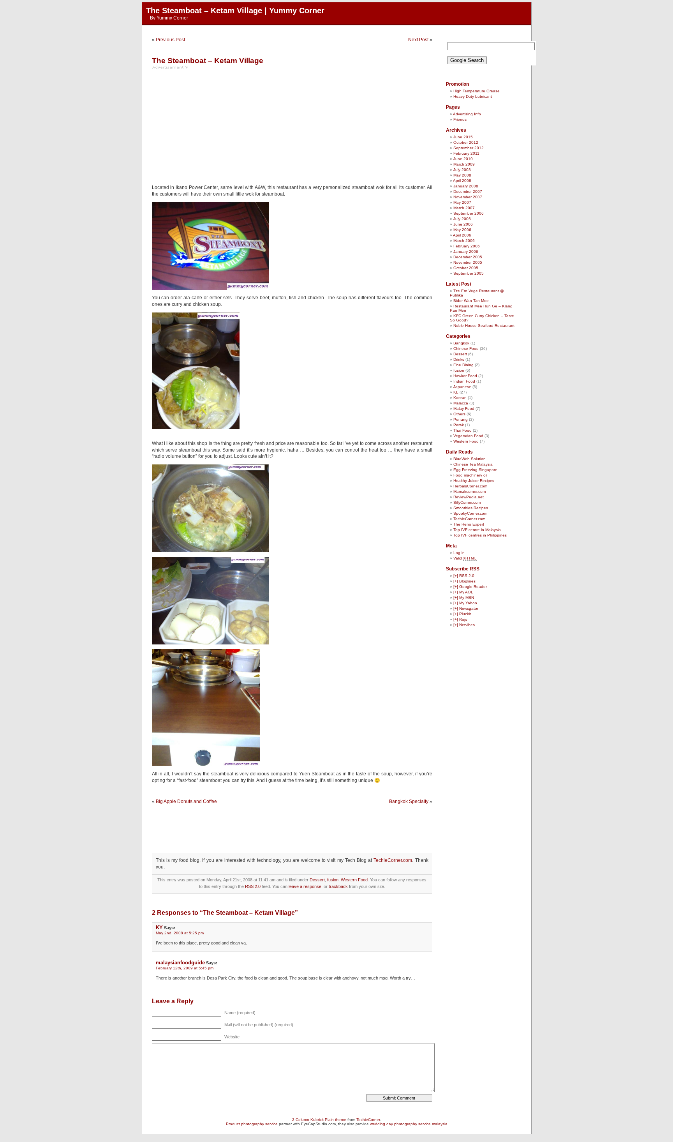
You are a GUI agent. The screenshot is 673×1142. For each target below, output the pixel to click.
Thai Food (462, 430)
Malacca (460, 403)
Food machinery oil (470, 475)
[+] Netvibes (464, 625)
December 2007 (467, 191)
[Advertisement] (336, 29)
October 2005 (465, 268)
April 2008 (462, 180)
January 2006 (465, 251)
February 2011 (466, 153)
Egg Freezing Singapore (475, 470)
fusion (332, 879)
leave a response (305, 886)
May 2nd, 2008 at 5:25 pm (180, 933)
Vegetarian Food (468, 436)
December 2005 (467, 257)
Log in (459, 553)
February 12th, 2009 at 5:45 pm (184, 968)
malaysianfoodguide (180, 962)
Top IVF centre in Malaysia (477, 530)
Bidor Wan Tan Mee (471, 300)
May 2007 (462, 202)
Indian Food (464, 381)
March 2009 (464, 164)
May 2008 (462, 175)
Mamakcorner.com (469, 491)
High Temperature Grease (476, 91)
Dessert (317, 879)
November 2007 (467, 197)
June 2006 (463, 224)
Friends (460, 119)
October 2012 (465, 142)
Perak (458, 425)
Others (459, 414)
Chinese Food (466, 348)
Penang (460, 419)
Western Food (354, 879)
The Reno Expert (468, 524)
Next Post (418, 39)
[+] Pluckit (462, 614)
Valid (465, 558)
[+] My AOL (463, 592)
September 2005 (468, 273)
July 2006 (462, 219)
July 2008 (462, 170)
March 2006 (464, 240)
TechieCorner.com (392, 860)
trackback (338, 886)
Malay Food (463, 408)
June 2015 (463, 137)
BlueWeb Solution (469, 459)
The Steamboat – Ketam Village (207, 60)
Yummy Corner (172, 18)
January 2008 (465, 186)
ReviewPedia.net (468, 497)
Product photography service (252, 1124)
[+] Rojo (460, 619)
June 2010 (463, 159)
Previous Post (170, 39)
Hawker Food (465, 376)
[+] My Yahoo (465, 603)
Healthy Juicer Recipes (473, 480)
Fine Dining (463, 365)
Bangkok (461, 343)
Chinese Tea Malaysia (473, 464)
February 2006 (466, 246)
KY (159, 927)
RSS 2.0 (253, 886)
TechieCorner (368, 1119)
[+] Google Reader (470, 586)
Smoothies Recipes (470, 508)
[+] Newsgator (465, 608)
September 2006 (468, 213)
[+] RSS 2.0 (463, 576)
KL (455, 392)
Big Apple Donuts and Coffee (186, 801)
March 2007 (464, 208)
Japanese (462, 387)
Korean (460, 397)
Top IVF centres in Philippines (480, 535)
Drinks (458, 359)
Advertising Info (467, 114)
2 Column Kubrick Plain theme (319, 1119)
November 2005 (467, 262)
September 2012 (468, 148)
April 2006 (462, 235)
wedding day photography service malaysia (408, 1124)
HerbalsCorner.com (470, 486)
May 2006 (462, 230)
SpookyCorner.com (470, 513)
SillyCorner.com (467, 502)
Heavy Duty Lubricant (472, 96)
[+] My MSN (463, 597)
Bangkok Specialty (408, 801)
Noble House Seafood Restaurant (483, 325)
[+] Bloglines (464, 581)
